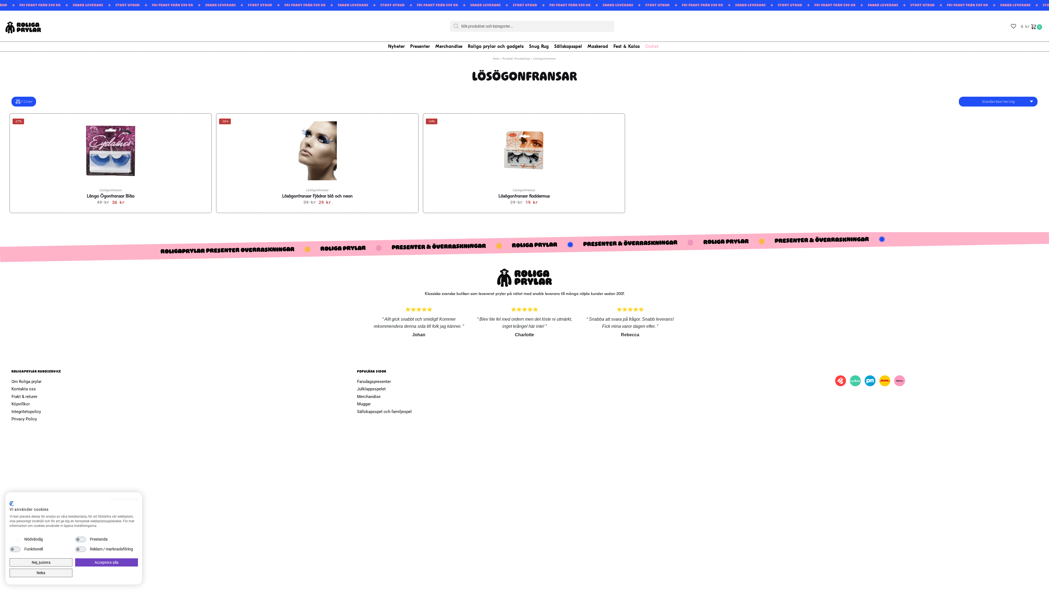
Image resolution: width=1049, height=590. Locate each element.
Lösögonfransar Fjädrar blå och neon (317, 196)
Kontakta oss (23, 389)
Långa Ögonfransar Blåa (110, 196)
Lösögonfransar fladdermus (524, 196)
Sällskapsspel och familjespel (384, 411)
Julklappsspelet (371, 389)
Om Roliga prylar (26, 381)
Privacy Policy (24, 419)
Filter (27, 101)
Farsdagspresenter (374, 381)
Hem (496, 58)
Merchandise (369, 396)
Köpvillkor (20, 404)
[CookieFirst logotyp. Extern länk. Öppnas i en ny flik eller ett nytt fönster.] (12, 503)
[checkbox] (15, 539)
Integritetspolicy (26, 411)
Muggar (364, 404)
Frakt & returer (24, 396)
